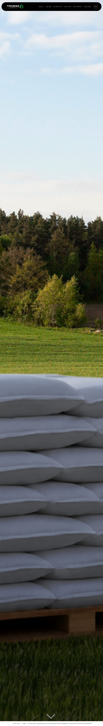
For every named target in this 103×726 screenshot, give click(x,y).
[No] (101, 723)
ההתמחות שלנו (77, 6)
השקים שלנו (87, 6)
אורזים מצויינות (57, 6)
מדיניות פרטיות (16, 723)
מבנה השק (67, 6)
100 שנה (48, 6)
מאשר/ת (24, 723)
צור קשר (41, 6)
